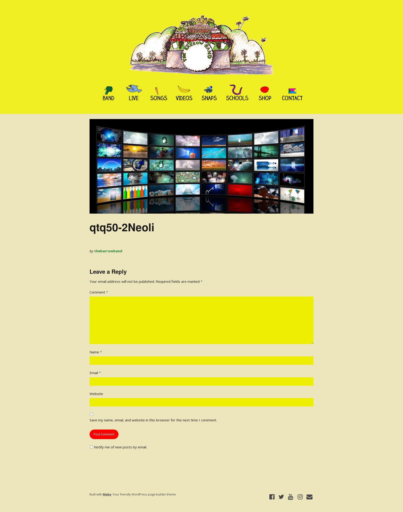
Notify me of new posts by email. (120, 447)
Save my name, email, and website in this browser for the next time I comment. (153, 420)
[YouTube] (291, 497)
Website (96, 393)
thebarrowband (108, 251)
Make (107, 494)
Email (95, 372)
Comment (99, 292)
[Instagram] (300, 497)
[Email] (309, 497)
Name (96, 352)
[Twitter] (281, 497)
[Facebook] (272, 497)
